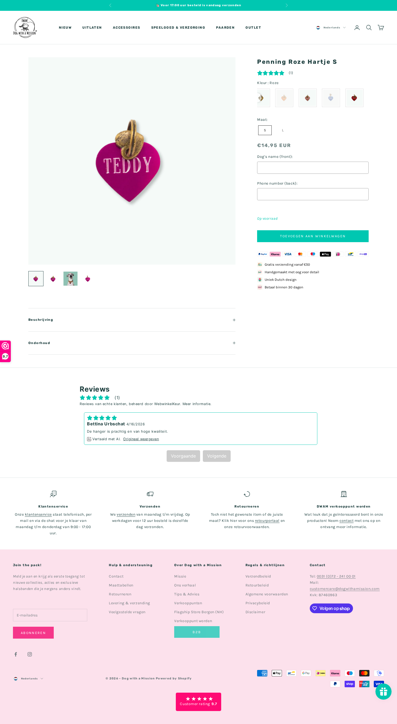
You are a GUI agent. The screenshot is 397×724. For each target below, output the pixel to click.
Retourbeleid (257, 585)
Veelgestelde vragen (127, 612)
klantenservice (38, 514)
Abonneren (33, 633)
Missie (180, 576)
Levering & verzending (129, 603)
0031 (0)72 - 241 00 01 (336, 576)
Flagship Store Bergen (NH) (199, 612)
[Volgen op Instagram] (29, 654)
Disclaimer (255, 612)
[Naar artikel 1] (35, 278)
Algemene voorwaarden (266, 594)
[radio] (284, 98)
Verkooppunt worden (193, 621)
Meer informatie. (197, 404)
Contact (116, 576)
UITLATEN (92, 27)
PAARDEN (225, 27)
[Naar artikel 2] (53, 278)
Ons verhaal (185, 585)
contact (346, 520)
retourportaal (267, 520)
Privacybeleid (257, 603)
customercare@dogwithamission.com (345, 588)
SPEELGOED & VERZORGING (178, 27)
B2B (197, 632)
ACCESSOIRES (126, 27)
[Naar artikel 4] (87, 278)
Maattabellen (121, 585)
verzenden (126, 514)
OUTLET (253, 27)
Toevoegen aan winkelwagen (313, 236)
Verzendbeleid (258, 576)
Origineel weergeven (141, 439)
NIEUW (65, 27)
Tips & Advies (186, 594)
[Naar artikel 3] (70, 278)
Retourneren (120, 594)
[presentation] (259, 97)
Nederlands (332, 27)
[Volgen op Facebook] (15, 654)
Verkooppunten (188, 603)
